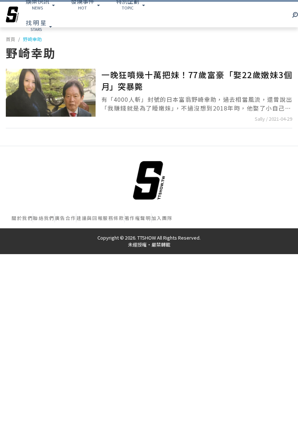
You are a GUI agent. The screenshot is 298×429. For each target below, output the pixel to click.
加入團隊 (162, 217)
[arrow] (12, 15)
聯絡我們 (43, 217)
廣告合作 (65, 217)
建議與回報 (89, 217)
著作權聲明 (138, 217)
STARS (36, 25)
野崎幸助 (32, 39)
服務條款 (113, 217)
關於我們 (22, 217)
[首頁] (149, 180)
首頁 (10, 39)
